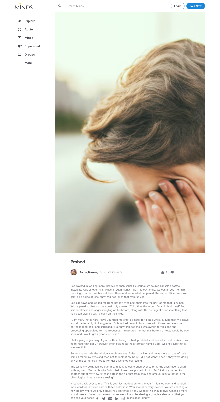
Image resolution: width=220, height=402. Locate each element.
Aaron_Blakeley (89, 272)
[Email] (110, 398)
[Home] (24, 6)
